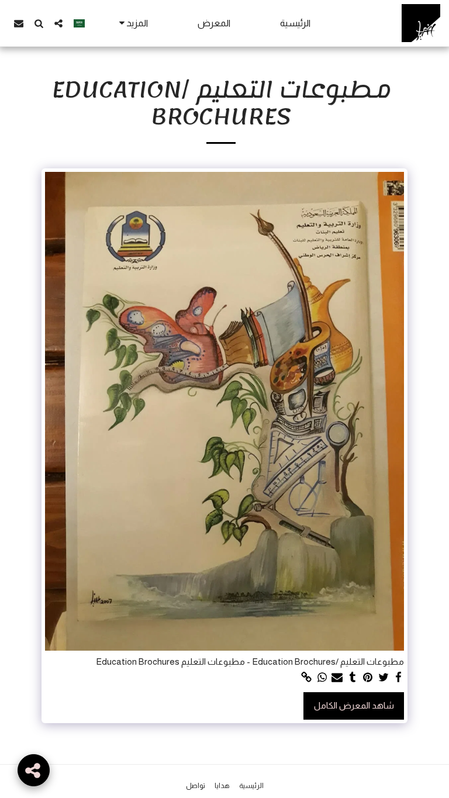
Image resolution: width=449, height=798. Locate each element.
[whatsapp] (321, 677)
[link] (306, 677)
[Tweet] (383, 677)
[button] (58, 23)
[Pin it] (368, 677)
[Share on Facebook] (398, 677)
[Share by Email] (337, 677)
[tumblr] (352, 677)
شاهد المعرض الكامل (354, 705)
